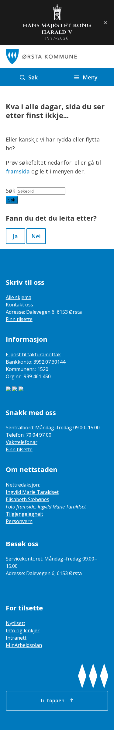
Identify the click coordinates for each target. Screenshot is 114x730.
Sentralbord (19, 427)
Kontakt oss (19, 304)
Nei (36, 236)
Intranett (16, 637)
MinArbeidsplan (24, 645)
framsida (18, 171)
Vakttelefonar (21, 442)
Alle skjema (18, 297)
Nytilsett (15, 623)
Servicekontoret (24, 558)
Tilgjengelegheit (24, 514)
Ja (15, 236)
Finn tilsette (19, 319)
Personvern (19, 521)
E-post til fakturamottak (33, 354)
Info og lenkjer (23, 630)
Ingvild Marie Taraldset (32, 492)
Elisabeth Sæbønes (27, 499)
